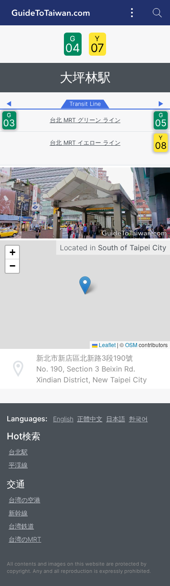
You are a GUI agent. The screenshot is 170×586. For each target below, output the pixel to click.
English (63, 419)
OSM (131, 344)
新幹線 (18, 513)
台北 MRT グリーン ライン (85, 120)
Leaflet (106, 344)
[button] (85, 285)
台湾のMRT (25, 539)
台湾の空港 (24, 500)
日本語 (115, 419)
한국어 (138, 419)
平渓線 (18, 465)
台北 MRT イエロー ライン (85, 142)
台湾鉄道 (21, 526)
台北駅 (18, 452)
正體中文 (89, 419)
